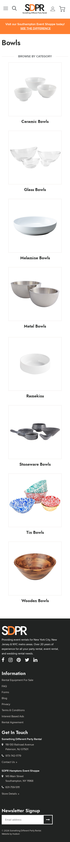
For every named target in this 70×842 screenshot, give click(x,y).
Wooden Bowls (35, 601)
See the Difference (35, 28)
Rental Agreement (12, 722)
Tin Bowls (35, 532)
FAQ (4, 686)
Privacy (6, 704)
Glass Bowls (35, 190)
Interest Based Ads (13, 716)
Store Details (9, 794)
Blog (4, 698)
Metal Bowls (35, 326)
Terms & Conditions (13, 710)
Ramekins (35, 396)
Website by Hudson (11, 833)
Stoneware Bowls (35, 464)
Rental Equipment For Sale (17, 680)
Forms (5, 692)
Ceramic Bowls (35, 121)
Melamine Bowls (35, 258)
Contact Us (8, 762)
